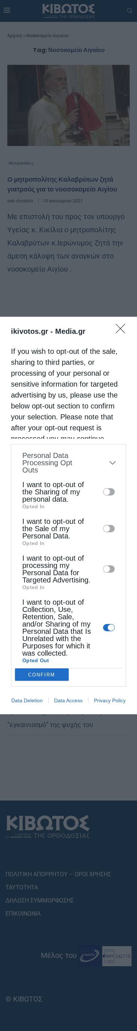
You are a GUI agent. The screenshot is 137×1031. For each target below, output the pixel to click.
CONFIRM (41, 675)
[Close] (123, 331)
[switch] (109, 491)
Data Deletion (27, 700)
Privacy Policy (110, 700)
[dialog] (68, 515)
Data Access (68, 700)
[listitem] (68, 463)
